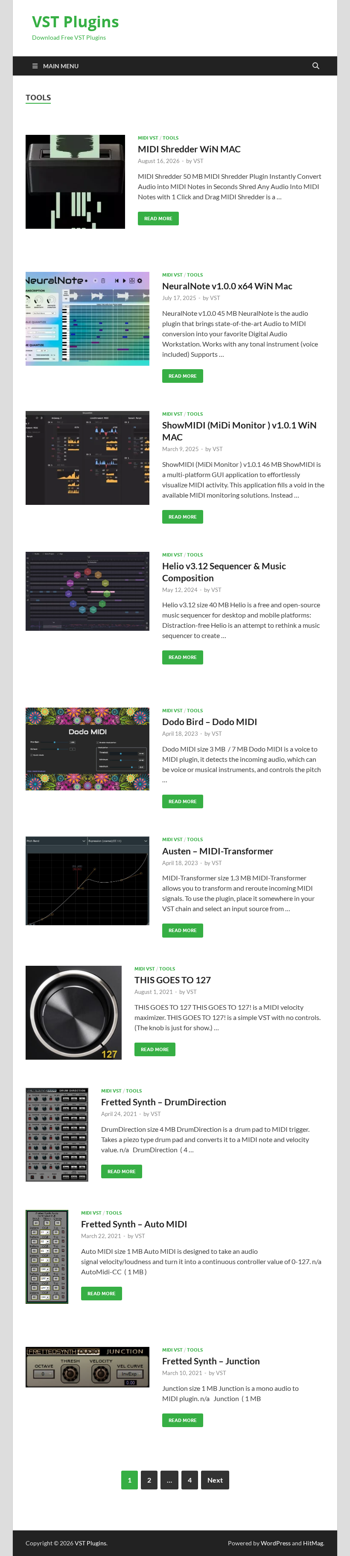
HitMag (313, 1543)
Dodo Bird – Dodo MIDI (209, 721)
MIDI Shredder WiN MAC (189, 148)
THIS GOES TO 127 (172, 979)
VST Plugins (75, 21)
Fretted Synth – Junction (211, 1360)
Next (215, 1480)
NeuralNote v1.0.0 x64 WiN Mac (227, 285)
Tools (170, 138)
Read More (155, 216)
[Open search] (315, 66)
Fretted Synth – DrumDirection (163, 1101)
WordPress (276, 1543)
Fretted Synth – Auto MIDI (134, 1223)
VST (198, 160)
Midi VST (148, 138)
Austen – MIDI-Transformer (218, 850)
